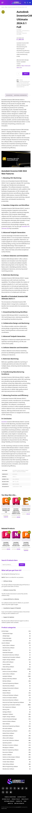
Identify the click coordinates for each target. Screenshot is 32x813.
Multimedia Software (8, 735)
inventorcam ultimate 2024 (23, 85)
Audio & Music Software (9, 645)
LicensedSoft (18, 807)
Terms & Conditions (10, 797)
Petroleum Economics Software (10, 745)
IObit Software (6, 723)
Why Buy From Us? (19, 803)
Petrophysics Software (8, 747)
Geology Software (7, 712)
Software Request (9, 801)
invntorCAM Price (20, 86)
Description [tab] (9, 95)
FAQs (25, 801)
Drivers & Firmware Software (10, 697)
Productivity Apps (7, 638)
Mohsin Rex (4, 808)
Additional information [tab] (20, 95)
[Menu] (2, 2)
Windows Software (6, 669)
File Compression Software (9, 707)
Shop (6, 7)
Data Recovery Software (8, 647)
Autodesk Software (19, 30)
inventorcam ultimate (25, 84)
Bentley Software (7, 681)
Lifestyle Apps (6, 636)
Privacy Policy (16, 799)
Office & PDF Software (8, 662)
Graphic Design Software (9, 659)
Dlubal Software (7, 693)
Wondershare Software (8, 769)
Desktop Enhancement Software (11, 688)
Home (2, 7)
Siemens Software (7, 754)
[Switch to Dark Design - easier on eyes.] (28, 2)
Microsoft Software (7, 728)
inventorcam (19, 82)
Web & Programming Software (10, 766)
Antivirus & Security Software (10, 671)
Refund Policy (6, 799)
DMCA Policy (25, 799)
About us (10, 803)
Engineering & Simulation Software (11, 657)
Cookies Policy (21, 797)
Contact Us (19, 801)
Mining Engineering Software (10, 731)
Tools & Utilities (6, 664)
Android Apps (5, 631)
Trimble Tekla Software (8, 761)
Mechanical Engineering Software (11, 726)
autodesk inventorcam (25, 81)
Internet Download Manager (10, 719)
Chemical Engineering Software (10, 683)
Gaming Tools (6, 709)
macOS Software (6, 643)
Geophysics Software (8, 714)
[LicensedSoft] (16, 2)
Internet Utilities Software (9, 721)
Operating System (7, 742)
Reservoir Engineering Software (10, 750)
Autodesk (4, 422)
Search (22, 564)
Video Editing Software (8, 666)
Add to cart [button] (6, 506)
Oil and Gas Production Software (11, 740)
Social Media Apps (7, 640)
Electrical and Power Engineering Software (13, 702)
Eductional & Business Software (10, 700)
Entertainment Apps (8, 633)
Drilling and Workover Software (10, 695)
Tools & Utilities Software (9, 759)
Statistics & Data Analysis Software (11, 757)
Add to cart (26, 74)
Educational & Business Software (11, 655)
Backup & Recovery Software (10, 678)
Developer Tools (6, 650)
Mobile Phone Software (8, 733)
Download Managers (8, 652)
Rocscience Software (8, 752)
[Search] (25, 2)
